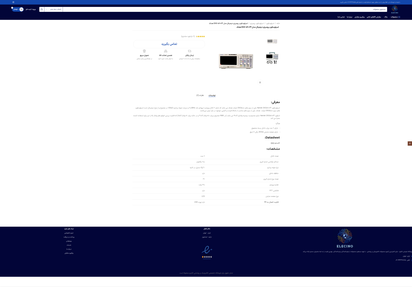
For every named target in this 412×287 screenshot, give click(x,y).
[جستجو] (41, 9)
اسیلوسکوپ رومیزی (257, 23)
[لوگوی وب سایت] (394, 9)
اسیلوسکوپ (270, 23)
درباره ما (69, 249)
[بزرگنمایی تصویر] (260, 82)
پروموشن (69, 241)
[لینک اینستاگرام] (13, 2)
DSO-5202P (275, 143)
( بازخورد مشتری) (188, 36)
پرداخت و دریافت (69, 237)
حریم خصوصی (68, 233)
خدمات (69, 245)
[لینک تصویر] (345, 238)
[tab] (212, 95)
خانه (278, 23)
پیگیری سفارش (69, 253)
